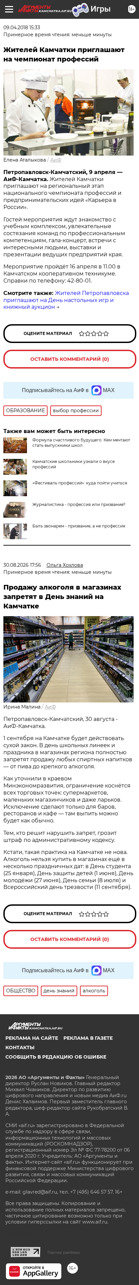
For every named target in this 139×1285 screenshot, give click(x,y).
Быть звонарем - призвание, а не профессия (78, 525)
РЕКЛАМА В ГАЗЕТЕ (88, 1038)
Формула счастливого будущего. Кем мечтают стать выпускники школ (81, 442)
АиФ (55, 160)
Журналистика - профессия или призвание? (79, 504)
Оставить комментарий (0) (69, 359)
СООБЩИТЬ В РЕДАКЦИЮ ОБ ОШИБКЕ (55, 1057)
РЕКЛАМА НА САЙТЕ (31, 1038)
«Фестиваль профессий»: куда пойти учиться (79, 482)
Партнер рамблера (64, 1252)
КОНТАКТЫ (19, 1047)
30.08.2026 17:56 (22, 565)
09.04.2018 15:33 (21, 28)
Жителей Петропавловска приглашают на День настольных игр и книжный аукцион (66, 300)
